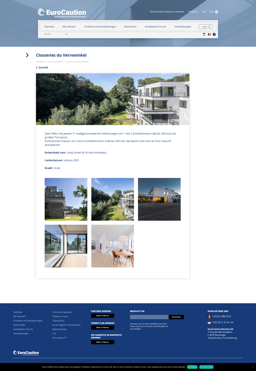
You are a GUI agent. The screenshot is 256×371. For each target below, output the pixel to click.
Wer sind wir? (69, 26)
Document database (62, 312)
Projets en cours (60, 316)
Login (205, 26)
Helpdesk (193, 11)
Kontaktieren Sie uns (155, 26)
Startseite (49, 26)
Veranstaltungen (182, 26)
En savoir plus (206, 367)
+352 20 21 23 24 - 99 (222, 322)
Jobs (211, 11)
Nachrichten (130, 26)
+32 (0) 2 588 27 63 (221, 316)
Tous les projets (54, 61)
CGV (54, 333)
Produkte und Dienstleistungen (100, 26)
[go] (67, 34)
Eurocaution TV (59, 337)
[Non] (252, 367)
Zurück (43, 67)
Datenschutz (58, 320)
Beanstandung (59, 329)
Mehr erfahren (102, 315)
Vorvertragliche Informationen (66, 324)
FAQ (204, 11)
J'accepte (192, 367)
